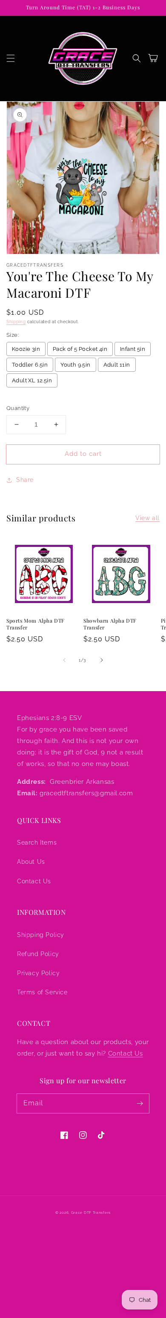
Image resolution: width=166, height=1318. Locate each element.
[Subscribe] (139, 1103)
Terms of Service (42, 992)
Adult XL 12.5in (32, 380)
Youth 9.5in (75, 365)
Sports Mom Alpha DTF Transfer (35, 624)
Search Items (37, 842)
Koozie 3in (26, 349)
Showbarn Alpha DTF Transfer (110, 624)
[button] (10, 58)
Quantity (17, 408)
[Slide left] (64, 660)
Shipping (16, 321)
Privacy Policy (38, 973)
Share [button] (25, 479)
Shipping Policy (40, 934)
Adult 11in (116, 365)
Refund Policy (38, 954)
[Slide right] (101, 660)
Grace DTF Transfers (91, 1212)
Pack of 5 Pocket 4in (80, 349)
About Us (31, 861)
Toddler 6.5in (30, 365)
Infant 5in (132, 349)
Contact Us (34, 881)
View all (147, 518)
